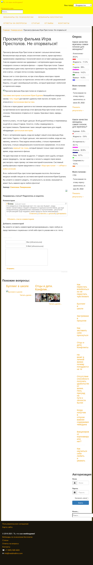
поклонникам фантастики (23, 102)
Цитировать (61, 213)
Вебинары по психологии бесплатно (17, 537)
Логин (74, 479)
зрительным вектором (23, 130)
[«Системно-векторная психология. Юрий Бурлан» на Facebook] (2, 559)
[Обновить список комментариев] (17, 200)
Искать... (75, 511)
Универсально (17, 30)
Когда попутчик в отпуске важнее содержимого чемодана (83, 417)
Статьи (36, 23)
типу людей (14, 98)
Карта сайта (7, 527)
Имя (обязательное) (34, 242)
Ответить (33, 213)
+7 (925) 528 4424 (12, 550)
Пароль (75, 488)
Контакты (63, 23)
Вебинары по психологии (19, 17)
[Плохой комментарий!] (58, 203)
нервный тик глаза (20, 148)
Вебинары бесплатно (50, 17)
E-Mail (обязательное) (34, 246)
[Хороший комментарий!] (56, 203)
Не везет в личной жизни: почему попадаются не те (83, 362)
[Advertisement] (80, 239)
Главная (6, 30)
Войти (80, 503)
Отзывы (49, 23)
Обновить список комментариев (20, 219)
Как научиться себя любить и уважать (82, 454)
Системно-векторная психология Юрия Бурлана (23, 95)
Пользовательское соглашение (15, 523)
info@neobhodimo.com (13, 553)
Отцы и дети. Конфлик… (44, 287)
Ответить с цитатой (47, 213)
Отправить (10, 268)
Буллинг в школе (17, 286)
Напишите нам (7, 8)
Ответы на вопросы (15, 23)
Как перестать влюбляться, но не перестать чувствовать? (83, 290)
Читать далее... (26, 295)
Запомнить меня (81, 498)
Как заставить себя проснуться (82, 331)
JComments (64, 271)
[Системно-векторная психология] (2, 556)
